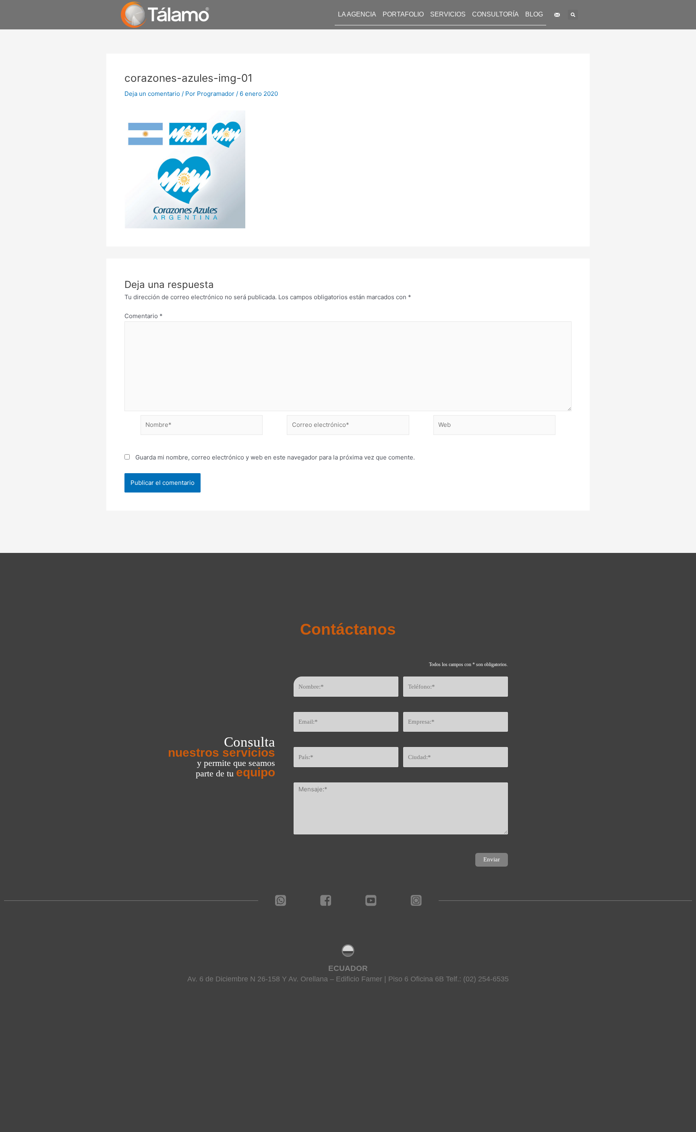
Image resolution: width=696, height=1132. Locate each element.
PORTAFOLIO (403, 14)
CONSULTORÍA (495, 14)
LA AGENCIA (357, 14)
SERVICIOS (448, 14)
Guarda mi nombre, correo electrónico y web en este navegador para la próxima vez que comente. (275, 457)
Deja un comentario (152, 93)
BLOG (534, 14)
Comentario (143, 316)
